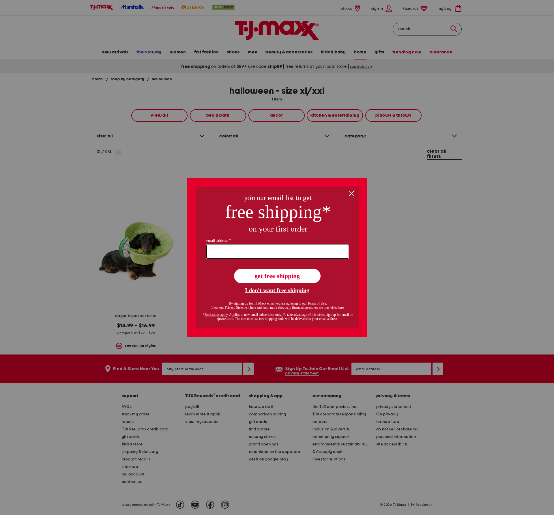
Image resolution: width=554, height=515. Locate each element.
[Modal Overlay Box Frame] (277, 257)
